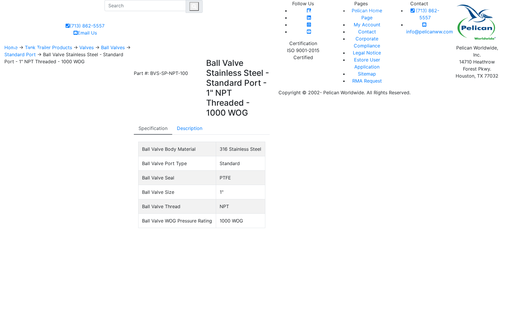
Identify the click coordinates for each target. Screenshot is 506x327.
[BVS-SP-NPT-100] (140, 63)
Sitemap (367, 74)
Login (468, 8)
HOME (339, 12)
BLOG (421, 12)
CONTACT (399, 12)
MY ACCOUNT (444, 11)
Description (189, 128)
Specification (153, 128)
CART (489, 8)
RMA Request (367, 81)
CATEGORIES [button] (365, 12)
